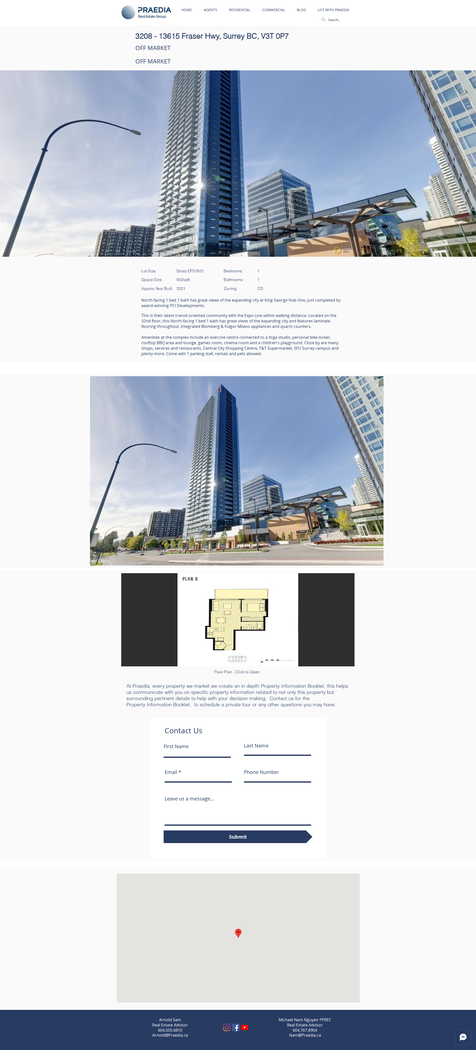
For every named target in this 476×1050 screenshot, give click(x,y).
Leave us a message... (189, 798)
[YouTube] (244, 1027)
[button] (237, 471)
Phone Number (261, 772)
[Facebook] (235, 1027)
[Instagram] (227, 1027)
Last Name (256, 745)
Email (171, 772)
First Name (176, 746)
